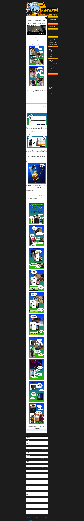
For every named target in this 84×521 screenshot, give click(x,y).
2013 (49, 82)
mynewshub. (44, 426)
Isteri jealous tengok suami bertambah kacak (53, 44)
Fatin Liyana (50, 52)
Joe (27, 520)
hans (26, 464)
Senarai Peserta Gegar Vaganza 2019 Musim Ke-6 (52, 70)
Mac (49, 92)
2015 (49, 80)
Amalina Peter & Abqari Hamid (52, 48)
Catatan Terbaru (28, 517)
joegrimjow (27, 440)
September (50, 87)
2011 (49, 84)
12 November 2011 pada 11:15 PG (44, 458)
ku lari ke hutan (50, 65)
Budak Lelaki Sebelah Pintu (52, 69)
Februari (50, 93)
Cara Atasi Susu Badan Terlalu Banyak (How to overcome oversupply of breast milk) (52, 53)
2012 (49, 83)
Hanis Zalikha (50, 55)
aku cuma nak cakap (51, 64)
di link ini (41, 20)
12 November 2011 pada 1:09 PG (44, 449)
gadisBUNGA (50, 66)
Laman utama (37, 517)
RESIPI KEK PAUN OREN (51, 50)
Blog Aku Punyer (51, 60)
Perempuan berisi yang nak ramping (52, 41)
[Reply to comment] (29, 449)
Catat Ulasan (27, 515)
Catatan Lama (45, 517)
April (49, 91)
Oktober (50, 86)
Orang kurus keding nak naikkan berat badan (53, 39)
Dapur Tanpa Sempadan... (52, 50)
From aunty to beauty (51, 40)
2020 (49, 76)
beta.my (28, 198)
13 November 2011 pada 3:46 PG (44, 467)
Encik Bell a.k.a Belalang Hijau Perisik (53, 62)
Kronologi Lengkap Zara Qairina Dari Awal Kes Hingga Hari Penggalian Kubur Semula (53, 63)
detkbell (26, 446)
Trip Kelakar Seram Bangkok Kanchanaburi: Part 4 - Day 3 (51, 67)
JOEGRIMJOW (30, 520)
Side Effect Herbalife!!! (51, 43)
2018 (49, 78)
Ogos (49, 88)
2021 (49, 75)
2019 (49, 77)
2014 (49, 81)
